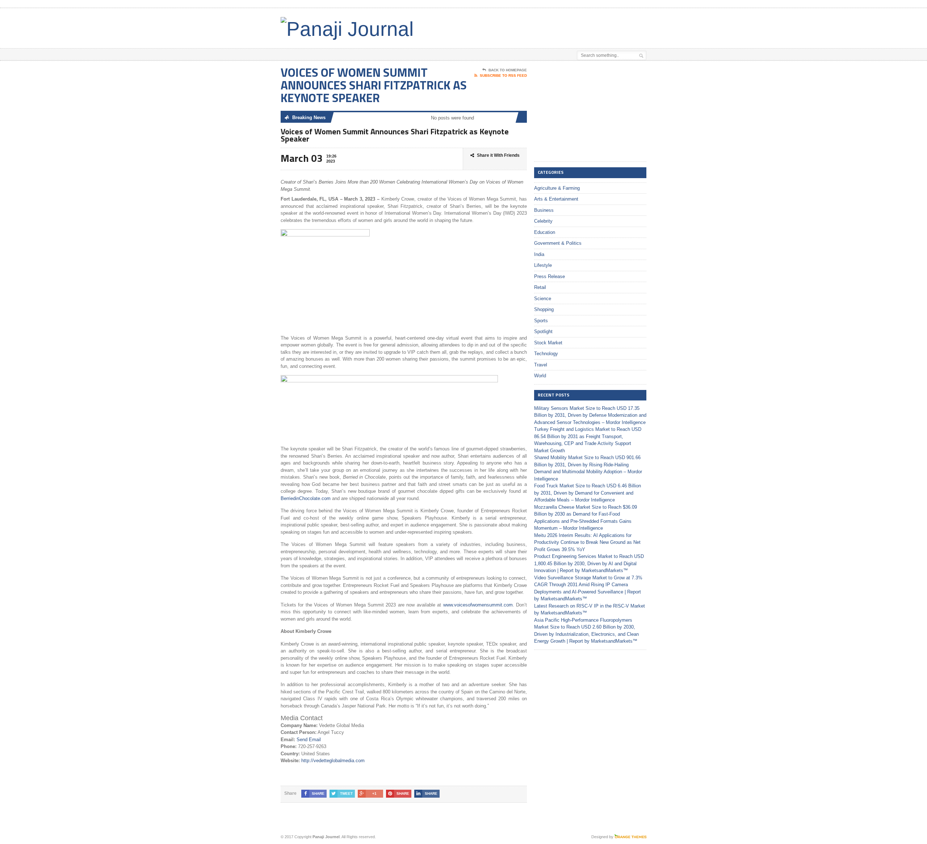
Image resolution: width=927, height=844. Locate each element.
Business (544, 210)
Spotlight (543, 331)
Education (544, 232)
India (539, 254)
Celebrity (543, 221)
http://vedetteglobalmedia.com (333, 760)
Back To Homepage (507, 70)
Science (542, 298)
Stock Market (548, 342)
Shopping (544, 309)
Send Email (309, 739)
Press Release (549, 276)
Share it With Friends (498, 155)
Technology (546, 353)
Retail (540, 287)
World (540, 375)
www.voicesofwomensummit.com (478, 605)
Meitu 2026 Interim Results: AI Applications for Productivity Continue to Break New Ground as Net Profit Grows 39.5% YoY (587, 542)
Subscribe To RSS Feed (503, 75)
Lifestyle (543, 265)
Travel (540, 365)
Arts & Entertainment (556, 199)
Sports (541, 320)
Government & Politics (558, 243)
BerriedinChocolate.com (306, 498)
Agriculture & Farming (557, 188)
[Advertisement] (561, 26)
